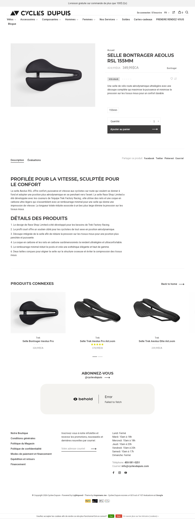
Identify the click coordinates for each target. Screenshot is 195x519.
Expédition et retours (23, 459)
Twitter (159, 158)
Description (17, 160)
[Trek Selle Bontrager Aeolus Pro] (38, 312)
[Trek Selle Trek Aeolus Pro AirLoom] (97, 312)
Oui (111, 516)
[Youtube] (125, 472)
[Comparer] (174, 12)
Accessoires (27, 19)
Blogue (12, 23)
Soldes (126, 19)
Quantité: (115, 121)
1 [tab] (95, 356)
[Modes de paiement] (88, 501)
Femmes (88, 19)
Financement (18, 464)
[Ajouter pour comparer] (175, 78)
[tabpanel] (53, 75)
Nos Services (107, 19)
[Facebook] (113, 472)
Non (119, 516)
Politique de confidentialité (26, 448)
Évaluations (34, 160)
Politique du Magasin (22, 443)
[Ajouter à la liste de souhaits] (172, 78)
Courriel (179, 158)
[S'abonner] (92, 448)
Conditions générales (23, 438)
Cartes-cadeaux (143, 19)
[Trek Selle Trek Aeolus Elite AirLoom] (156, 312)
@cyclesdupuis (94, 377)
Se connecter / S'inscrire (149, 12)
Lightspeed (78, 495)
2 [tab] (101, 356)
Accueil (110, 50)
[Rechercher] (187, 12)
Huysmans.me (100, 495)
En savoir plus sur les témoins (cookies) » (141, 516)
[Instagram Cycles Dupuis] (119, 472)
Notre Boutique (19, 433)
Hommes (70, 19)
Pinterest (169, 158)
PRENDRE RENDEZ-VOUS (170, 19)
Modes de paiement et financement (31, 453)
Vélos (10, 19)
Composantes (50, 19)
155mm (113, 110)
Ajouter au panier (120, 129)
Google (159, 495)
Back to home (169, 284)
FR (165, 12)
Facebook (149, 158)
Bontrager (172, 68)
